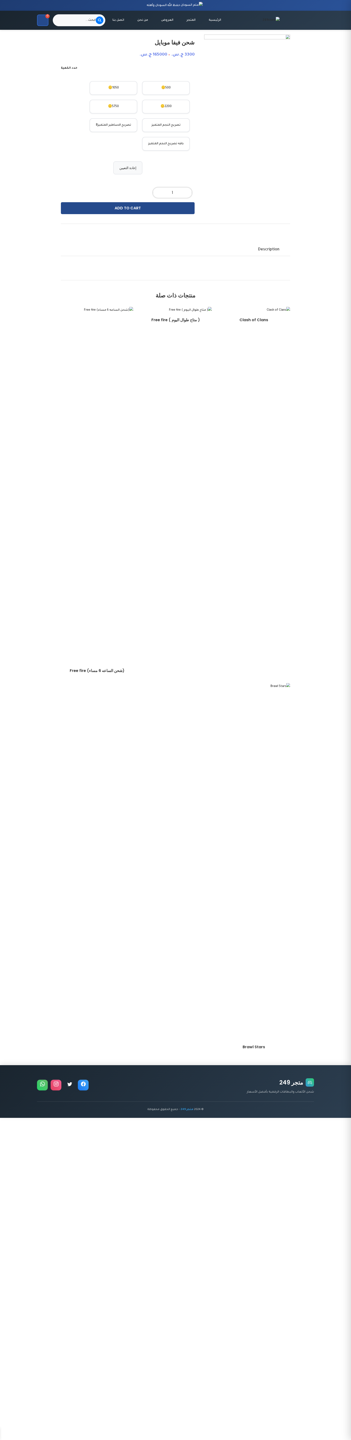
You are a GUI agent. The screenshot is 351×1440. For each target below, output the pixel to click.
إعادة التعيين (127, 167)
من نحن (142, 20)
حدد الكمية (69, 68)
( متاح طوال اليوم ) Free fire (175, 320)
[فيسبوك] (83, 1085)
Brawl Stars (254, 1047)
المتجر (191, 20)
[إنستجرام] (56, 1085)
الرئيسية (215, 20)
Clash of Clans (253, 320)
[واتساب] (42, 1085)
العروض (167, 20)
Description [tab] (268, 250)
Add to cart (128, 208)
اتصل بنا (118, 20)
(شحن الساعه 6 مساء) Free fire (97, 670)
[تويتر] (69, 1085)
